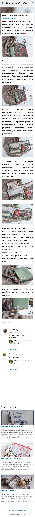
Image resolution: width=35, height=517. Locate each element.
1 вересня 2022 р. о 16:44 (21, 354)
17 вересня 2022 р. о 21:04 (24, 341)
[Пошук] (32, 3)
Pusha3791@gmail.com (16, 330)
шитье (13, 18)
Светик (11, 354)
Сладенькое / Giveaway (8, 490)
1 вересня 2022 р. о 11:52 (15, 332)
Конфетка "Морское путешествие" (12, 426)
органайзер (6, 18)
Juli (15, 341)
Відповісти (13, 349)
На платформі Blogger (18, 510)
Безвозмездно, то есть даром (11, 458)
